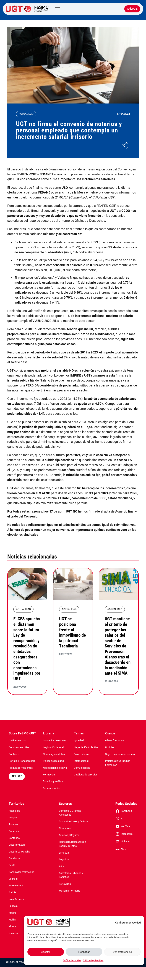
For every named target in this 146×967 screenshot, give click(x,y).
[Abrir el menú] (58, 9)
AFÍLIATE (17, 776)
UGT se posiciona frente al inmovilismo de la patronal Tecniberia (72, 632)
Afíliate (132, 8)
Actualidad (26, 113)
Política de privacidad (93, 960)
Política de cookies (72, 960)
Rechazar (84, 951)
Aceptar (45, 951)
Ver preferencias (122, 951)
